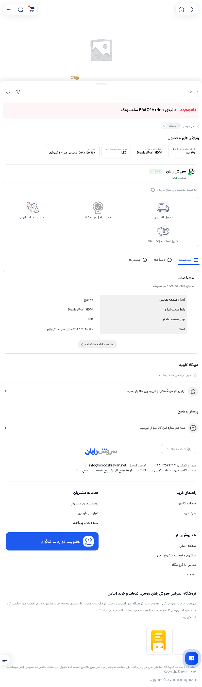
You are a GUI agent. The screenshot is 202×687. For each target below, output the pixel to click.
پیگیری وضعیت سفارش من (176, 555)
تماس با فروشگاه (183, 564)
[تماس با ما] (191, 658)
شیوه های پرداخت (85, 522)
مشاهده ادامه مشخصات (99, 344)
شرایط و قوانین (88, 513)
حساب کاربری (186, 503)
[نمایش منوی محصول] (5, 660)
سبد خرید (189, 513)
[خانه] (181, 9)
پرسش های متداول (85, 503)
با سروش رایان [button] (185, 535)
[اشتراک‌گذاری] (18, 92)
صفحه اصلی (187, 545)
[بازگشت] (192, 9)
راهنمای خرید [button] (186, 492)
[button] (9, 9)
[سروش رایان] (101, 452)
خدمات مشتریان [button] (86, 492)
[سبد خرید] (31, 9)
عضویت (190, 574)
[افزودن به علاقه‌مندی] (8, 92)
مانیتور (194, 91)
